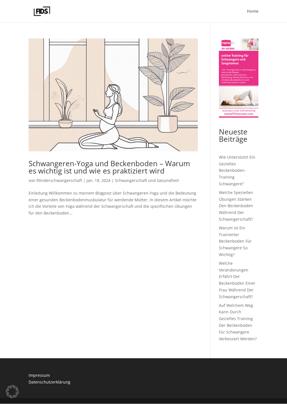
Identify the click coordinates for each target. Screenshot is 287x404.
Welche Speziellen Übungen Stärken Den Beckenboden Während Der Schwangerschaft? (236, 206)
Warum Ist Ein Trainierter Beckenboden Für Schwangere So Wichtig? (235, 241)
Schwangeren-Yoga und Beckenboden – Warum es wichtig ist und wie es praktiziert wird (109, 167)
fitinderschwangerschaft (59, 180)
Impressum (39, 375)
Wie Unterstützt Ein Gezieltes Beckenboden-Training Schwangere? (237, 170)
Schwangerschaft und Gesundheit (147, 180)
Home (252, 11)
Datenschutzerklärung (49, 382)
